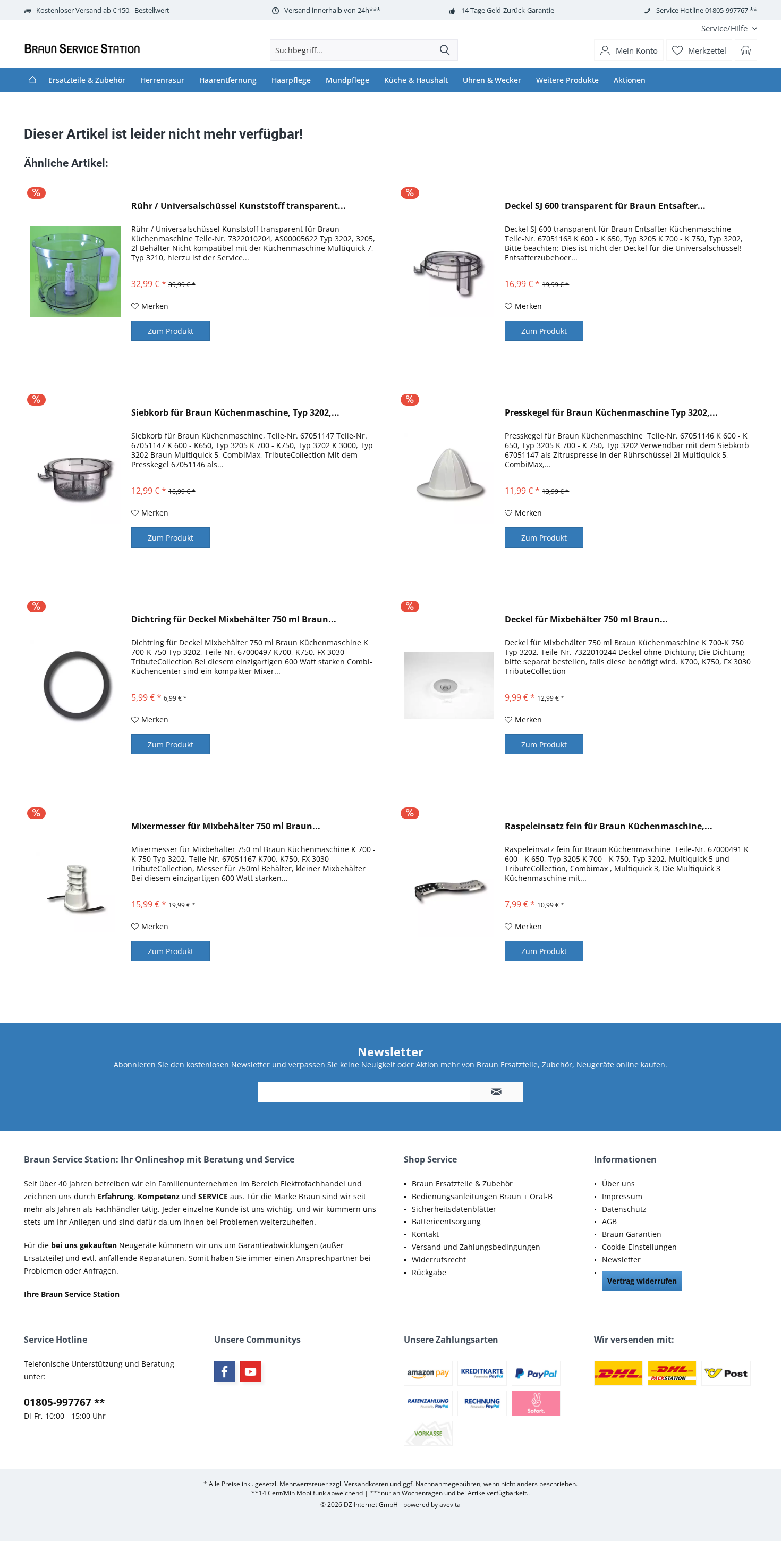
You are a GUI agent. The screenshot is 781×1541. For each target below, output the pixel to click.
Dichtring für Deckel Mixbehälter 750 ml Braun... (233, 619)
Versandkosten (366, 1483)
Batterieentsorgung (446, 1221)
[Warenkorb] (746, 50)
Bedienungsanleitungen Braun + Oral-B (482, 1196)
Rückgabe (429, 1272)
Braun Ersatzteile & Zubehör (462, 1183)
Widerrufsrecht (439, 1259)
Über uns (618, 1183)
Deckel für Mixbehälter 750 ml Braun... (586, 619)
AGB (609, 1221)
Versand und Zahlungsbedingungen (476, 1247)
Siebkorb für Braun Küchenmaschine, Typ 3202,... (235, 412)
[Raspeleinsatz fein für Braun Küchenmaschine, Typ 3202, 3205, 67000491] (449, 892)
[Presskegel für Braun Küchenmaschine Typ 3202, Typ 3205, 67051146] (449, 478)
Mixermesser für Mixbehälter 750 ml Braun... (225, 826)
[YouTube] (250, 1371)
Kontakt (425, 1234)
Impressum (622, 1196)
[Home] (32, 80)
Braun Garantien (631, 1234)
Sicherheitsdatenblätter (454, 1209)
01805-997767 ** (64, 1402)
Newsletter (621, 1259)
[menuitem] (725, 28)
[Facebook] (224, 1371)
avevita (450, 1504)
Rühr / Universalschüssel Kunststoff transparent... (238, 206)
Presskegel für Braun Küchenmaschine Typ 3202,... (611, 412)
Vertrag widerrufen (642, 1281)
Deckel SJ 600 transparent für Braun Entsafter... (605, 206)
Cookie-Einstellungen (639, 1247)
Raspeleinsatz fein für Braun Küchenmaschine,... (608, 826)
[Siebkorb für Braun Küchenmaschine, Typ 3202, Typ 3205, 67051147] (75, 478)
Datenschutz (624, 1209)
